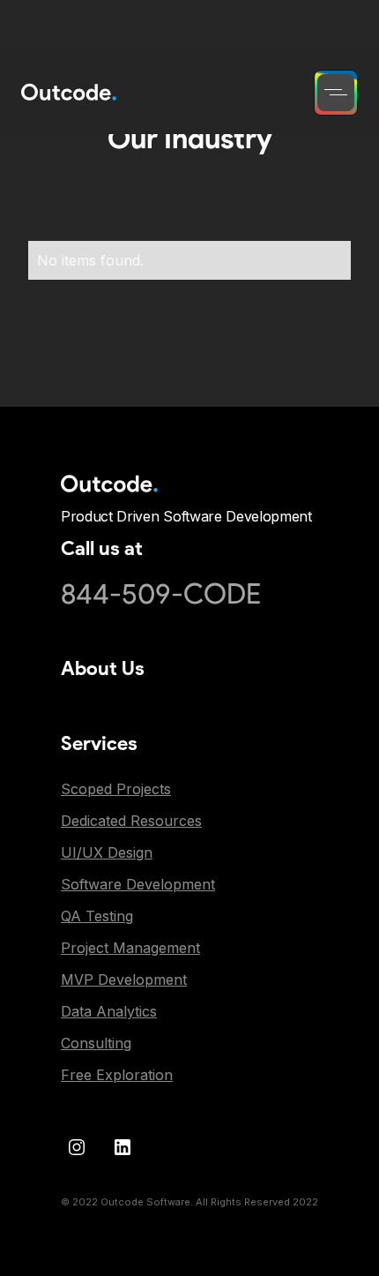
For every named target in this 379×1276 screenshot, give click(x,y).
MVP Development (124, 979)
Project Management (130, 948)
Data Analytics (109, 1011)
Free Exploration (117, 1075)
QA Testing (97, 916)
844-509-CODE (161, 593)
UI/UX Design (106, 852)
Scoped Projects (116, 789)
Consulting (96, 1043)
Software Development (138, 884)
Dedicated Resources (131, 820)
